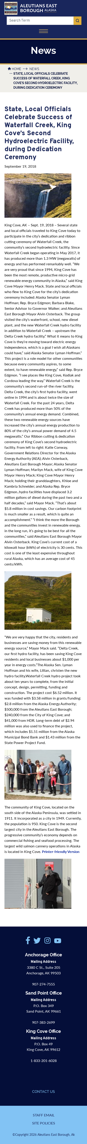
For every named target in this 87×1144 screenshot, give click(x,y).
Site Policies (43, 1123)
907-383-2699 (43, 1022)
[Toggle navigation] (43, 31)
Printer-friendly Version (60, 851)
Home (16, 69)
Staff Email (43, 1115)
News (34, 69)
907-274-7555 (43, 984)
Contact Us (43, 1092)
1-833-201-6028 (44, 1060)
